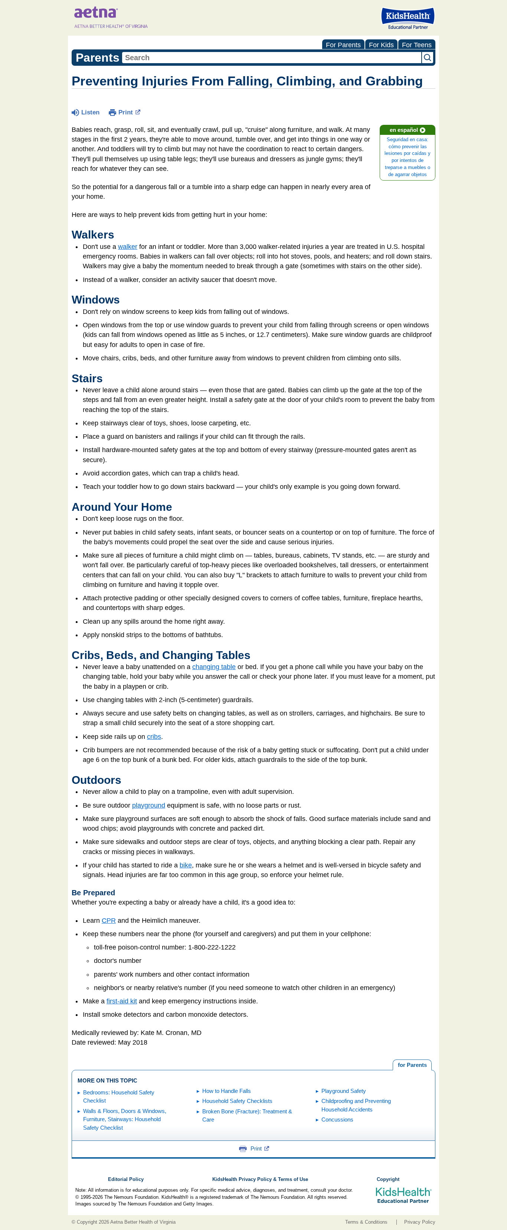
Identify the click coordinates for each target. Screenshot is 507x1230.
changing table (214, 667)
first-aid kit (122, 1001)
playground (148, 805)
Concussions (337, 1119)
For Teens (417, 45)
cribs (154, 736)
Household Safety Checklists (237, 1101)
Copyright (388, 1179)
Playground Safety (343, 1091)
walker (127, 246)
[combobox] (271, 57)
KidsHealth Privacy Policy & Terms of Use (260, 1179)
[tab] (412, 1065)
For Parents (343, 45)
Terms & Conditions (366, 1222)
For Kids (381, 45)
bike (186, 865)
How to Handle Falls (226, 1091)
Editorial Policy (126, 1179)
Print (125, 112)
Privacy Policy (419, 1222)
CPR (109, 920)
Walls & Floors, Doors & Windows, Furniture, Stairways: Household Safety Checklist (124, 1119)
